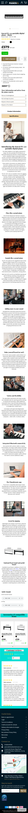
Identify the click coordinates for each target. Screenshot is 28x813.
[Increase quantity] (25, 59)
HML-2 (17, 568)
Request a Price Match (7, 105)
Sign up (23, 791)
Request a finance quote (7, 101)
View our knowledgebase (7, 95)
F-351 (10, 570)
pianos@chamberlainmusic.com (13, 747)
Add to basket (10, 59)
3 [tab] (15, 646)
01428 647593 (8, 745)
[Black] (11, 42)
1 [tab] (12, 646)
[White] (13, 42)
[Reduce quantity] (18, 59)
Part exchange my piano (7, 98)
